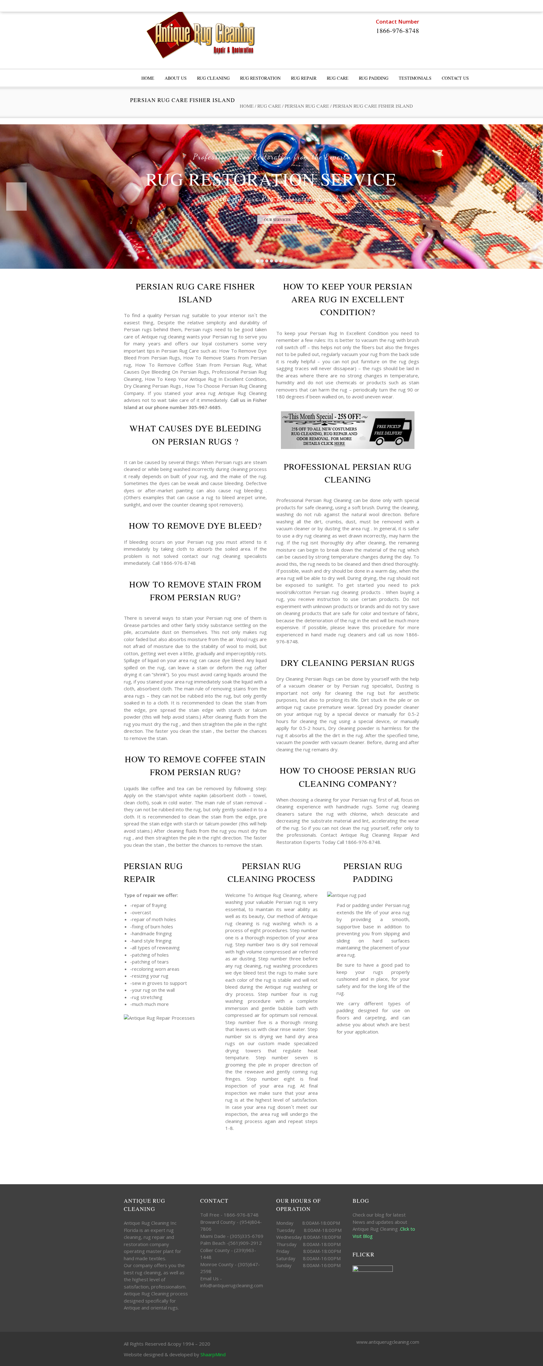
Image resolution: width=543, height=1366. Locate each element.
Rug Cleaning (213, 78)
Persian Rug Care (307, 106)
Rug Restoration (260, 78)
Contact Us (455, 78)
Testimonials (415, 78)
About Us (176, 78)
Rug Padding (373, 78)
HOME (147, 78)
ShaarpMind (213, 1354)
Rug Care (337, 78)
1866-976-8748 (397, 30)
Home (247, 106)
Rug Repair (303, 78)
